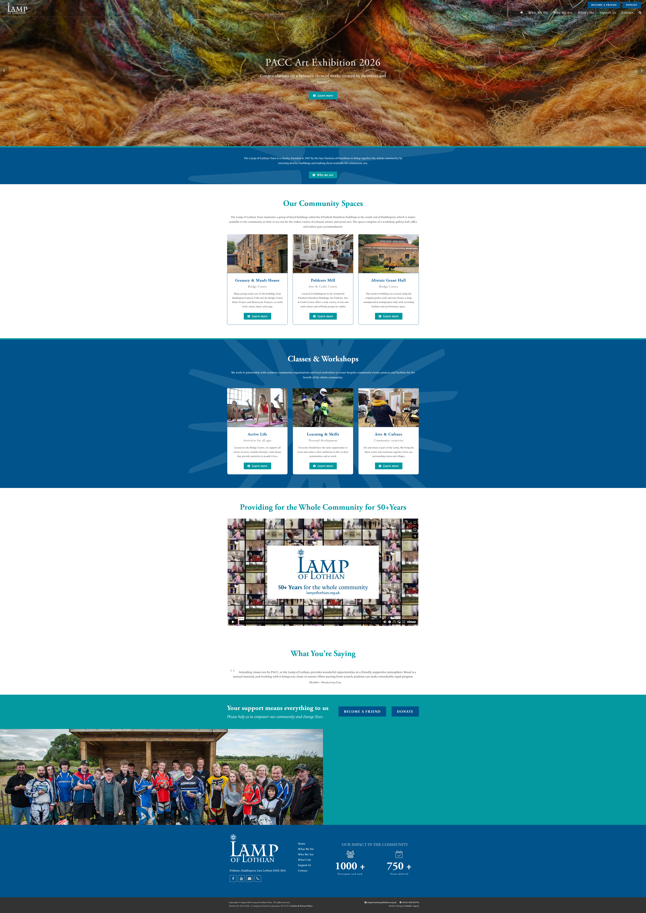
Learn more (259, 316)
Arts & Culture (388, 434)
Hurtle (409, 906)
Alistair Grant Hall (388, 280)
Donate (405, 711)
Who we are (324, 175)
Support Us (304, 865)
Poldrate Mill (323, 280)
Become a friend (362, 711)
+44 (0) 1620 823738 (410, 902)
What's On (304, 859)
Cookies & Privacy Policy (301, 906)
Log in (416, 906)
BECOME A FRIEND (604, 5)
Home (301, 843)
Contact (303, 870)
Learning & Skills (323, 434)
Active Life (257, 434)
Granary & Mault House (257, 280)
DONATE (631, 5)
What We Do (306, 849)
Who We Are (306, 854)
